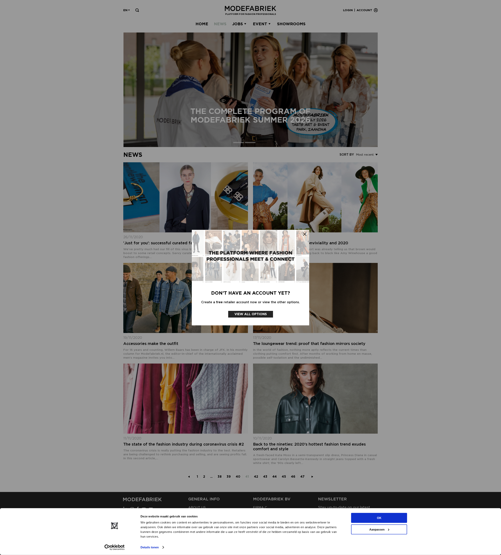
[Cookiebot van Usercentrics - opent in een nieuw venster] (114, 547)
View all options (250, 314)
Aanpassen (377, 529)
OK (379, 518)
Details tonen (150, 547)
